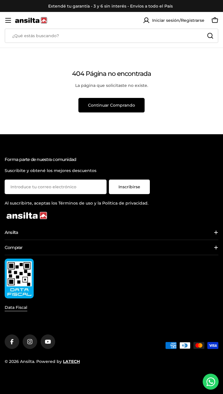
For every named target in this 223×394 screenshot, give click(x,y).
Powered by (58, 361)
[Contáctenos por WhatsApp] (211, 382)
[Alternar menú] (8, 20)
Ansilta (27, 361)
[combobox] (111, 35)
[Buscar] (210, 35)
